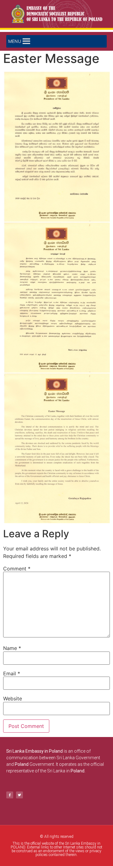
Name (12, 648)
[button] (14, 41)
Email (11, 673)
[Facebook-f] (9, 794)
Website (12, 698)
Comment (16, 568)
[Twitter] (19, 794)
